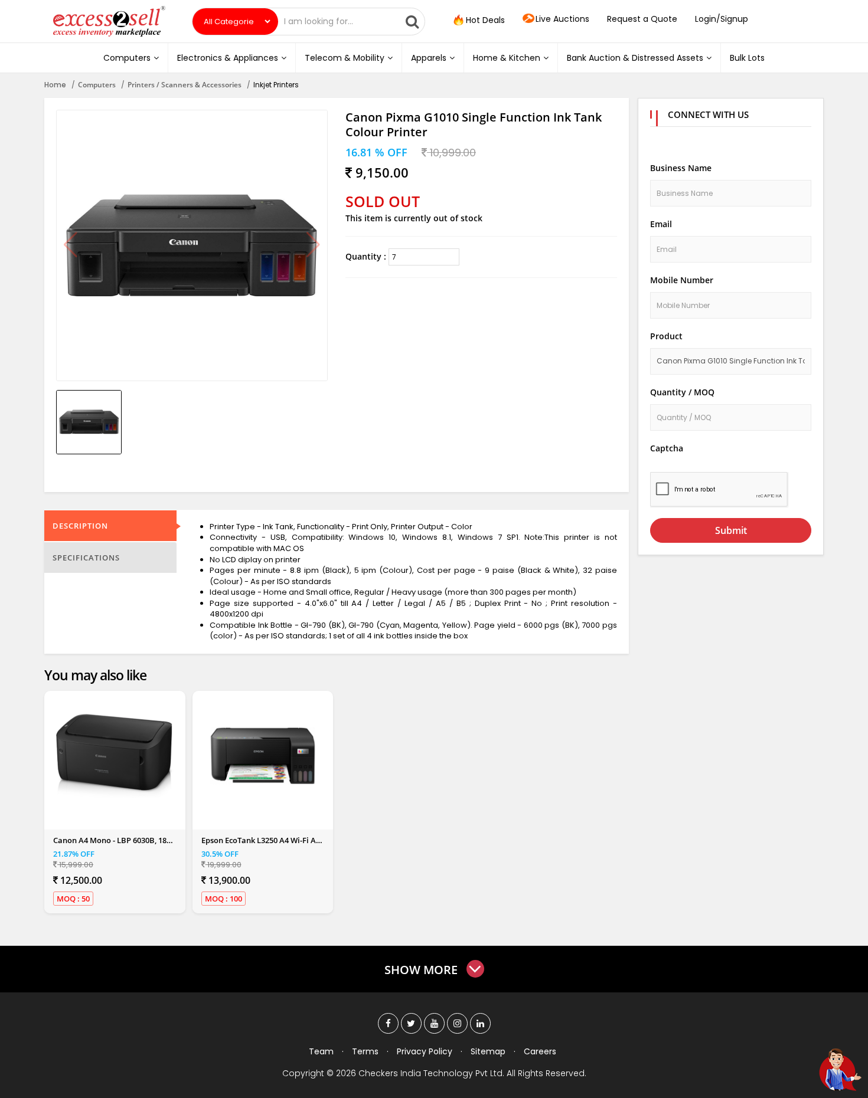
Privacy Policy (424, 1051)
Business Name (681, 167)
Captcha (666, 448)
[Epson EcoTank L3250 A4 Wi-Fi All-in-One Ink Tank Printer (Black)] (263, 756)
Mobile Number (681, 280)
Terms (365, 1051)
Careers (540, 1051)
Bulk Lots (747, 58)
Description (80, 525)
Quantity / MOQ (682, 392)
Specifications (86, 557)
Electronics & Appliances (227, 58)
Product (666, 336)
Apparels (428, 58)
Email (661, 224)
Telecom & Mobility (344, 58)
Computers (127, 58)
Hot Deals (484, 20)
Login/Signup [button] (721, 19)
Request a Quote (642, 19)
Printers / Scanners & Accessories (185, 85)
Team (321, 1051)
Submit (731, 530)
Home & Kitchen (506, 58)
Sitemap (488, 1051)
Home (55, 85)
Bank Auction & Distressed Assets (635, 58)
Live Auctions (562, 19)
